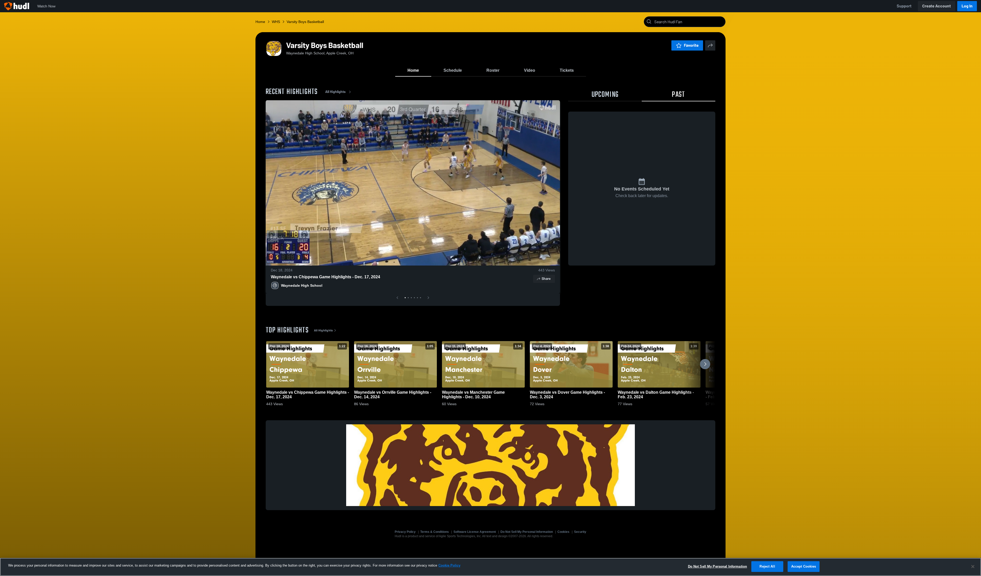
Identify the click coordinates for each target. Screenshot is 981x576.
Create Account (936, 6)
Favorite (691, 45)
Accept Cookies (803, 566)
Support (904, 6)
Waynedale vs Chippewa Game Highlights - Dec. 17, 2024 (325, 277)
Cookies (563, 532)
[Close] (972, 566)
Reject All (767, 566)
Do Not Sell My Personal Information (526, 532)
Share (546, 279)
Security (580, 532)
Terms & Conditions (434, 532)
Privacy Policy (405, 532)
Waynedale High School (301, 285)
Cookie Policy (449, 565)
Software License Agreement (474, 532)
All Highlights (335, 92)
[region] (490, 567)
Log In (967, 6)
